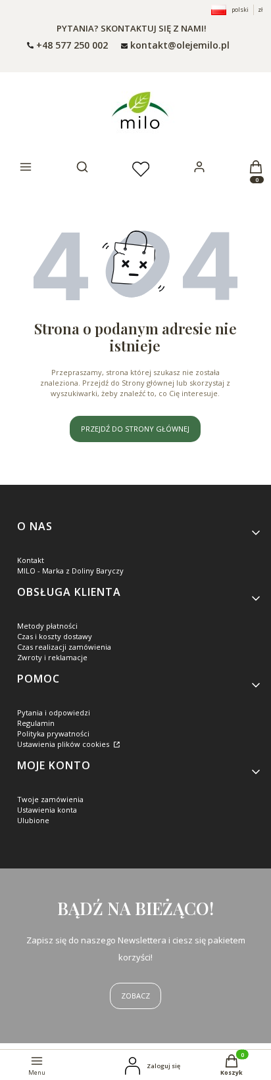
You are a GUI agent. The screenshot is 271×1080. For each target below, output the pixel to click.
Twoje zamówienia (50, 799)
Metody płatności (47, 626)
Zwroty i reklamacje (52, 657)
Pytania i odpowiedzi (53, 712)
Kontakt (30, 560)
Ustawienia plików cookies (64, 744)
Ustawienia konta (47, 810)
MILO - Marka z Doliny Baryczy (70, 570)
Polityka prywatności (53, 733)
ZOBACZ (135, 996)
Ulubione (33, 820)
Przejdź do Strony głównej (135, 429)
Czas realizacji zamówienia (64, 647)
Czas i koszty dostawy (54, 636)
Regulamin (36, 723)
